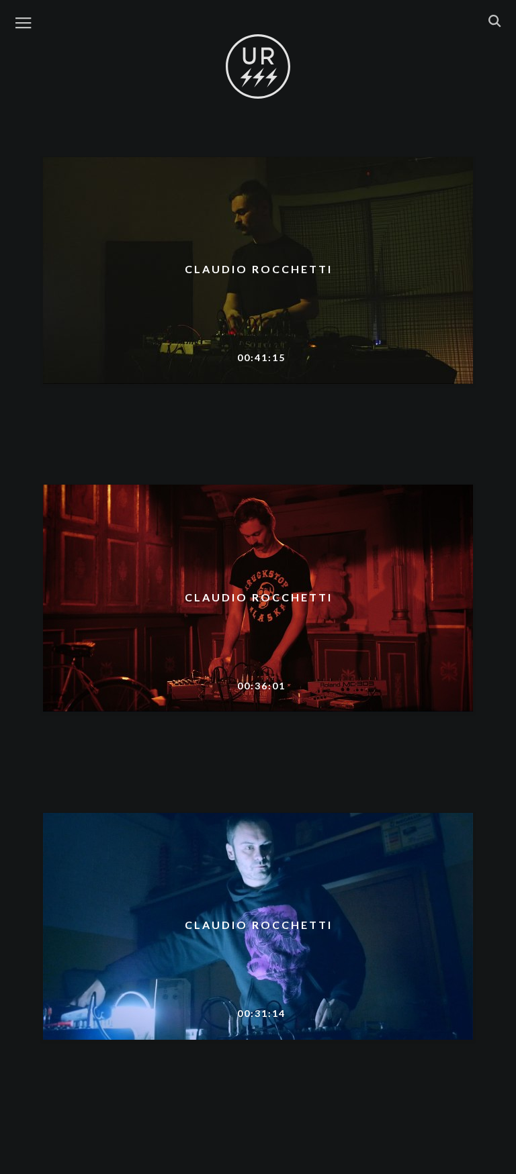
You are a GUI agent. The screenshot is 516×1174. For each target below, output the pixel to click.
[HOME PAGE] (258, 67)
